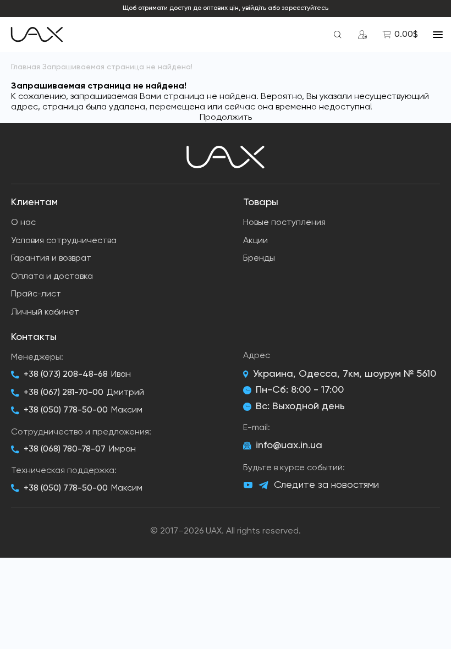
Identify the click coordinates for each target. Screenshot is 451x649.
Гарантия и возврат (51, 258)
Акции (255, 241)
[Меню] (438, 35)
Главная (25, 67)
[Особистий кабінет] (362, 35)
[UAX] (36, 34)
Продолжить (226, 117)
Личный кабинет (45, 312)
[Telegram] (263, 485)
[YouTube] (248, 485)
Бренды (259, 258)
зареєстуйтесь (305, 8)
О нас (23, 222)
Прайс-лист (36, 294)
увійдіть (254, 8)
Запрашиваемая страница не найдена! (117, 67)
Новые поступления (284, 222)
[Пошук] (338, 35)
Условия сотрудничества (64, 241)
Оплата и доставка (52, 276)
